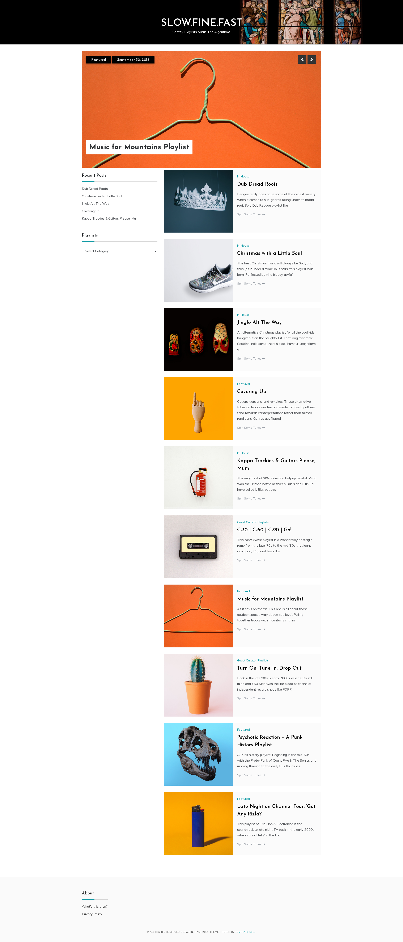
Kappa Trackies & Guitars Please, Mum (110, 218)
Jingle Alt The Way (259, 322)
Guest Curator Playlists (253, 522)
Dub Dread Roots (257, 184)
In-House (243, 176)
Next (311, 59)
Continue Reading (298, 147)
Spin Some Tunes (249, 214)
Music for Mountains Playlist (139, 147)
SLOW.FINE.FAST (201, 23)
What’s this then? (95, 906)
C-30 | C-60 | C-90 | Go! (264, 530)
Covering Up (251, 391)
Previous (302, 59)
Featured (98, 60)
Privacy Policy (92, 914)
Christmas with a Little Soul (269, 253)
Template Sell (245, 931)
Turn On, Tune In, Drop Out (269, 668)
